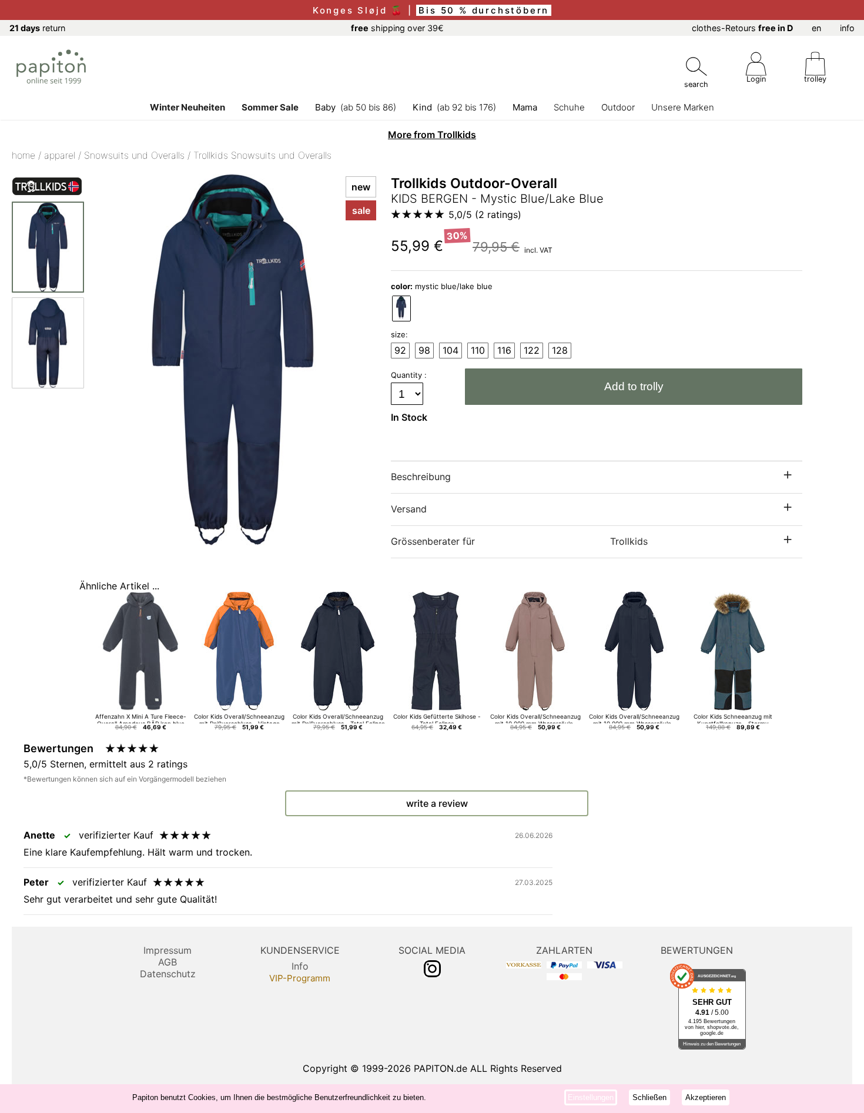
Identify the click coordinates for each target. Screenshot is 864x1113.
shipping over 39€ (397, 28)
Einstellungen (591, 1097)
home (23, 155)
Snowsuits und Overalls (134, 155)
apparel (59, 155)
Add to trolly (634, 386)
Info (300, 966)
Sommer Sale (270, 107)
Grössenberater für (519, 541)
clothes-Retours (742, 28)
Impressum (167, 950)
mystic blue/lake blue (442, 286)
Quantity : (410, 375)
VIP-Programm (299, 978)
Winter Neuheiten (187, 107)
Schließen (649, 1097)
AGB (167, 962)
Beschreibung (421, 476)
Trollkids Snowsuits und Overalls (262, 155)
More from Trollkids (432, 134)
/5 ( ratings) (484, 214)
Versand (409, 509)
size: (399, 334)
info (847, 28)
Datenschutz (168, 974)
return (37, 28)
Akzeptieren (705, 1097)
